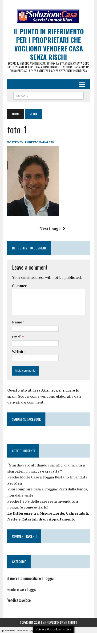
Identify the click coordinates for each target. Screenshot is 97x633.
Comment (20, 285)
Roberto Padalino (39, 142)
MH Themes (70, 622)
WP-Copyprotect (31, 630)
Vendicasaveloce (19, 600)
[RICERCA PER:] (48, 95)
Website (18, 351)
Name (17, 322)
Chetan (19, 630)
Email (17, 336)
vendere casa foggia (21, 589)
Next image (50, 228)
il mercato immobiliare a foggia (30, 578)
